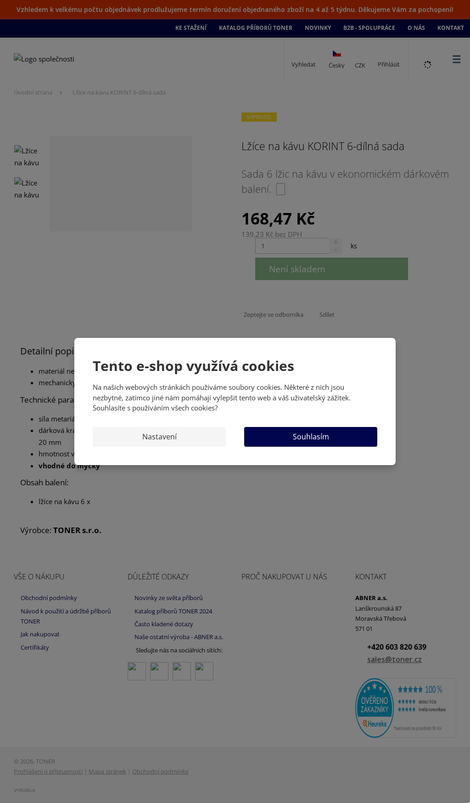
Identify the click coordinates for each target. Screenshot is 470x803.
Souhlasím (311, 437)
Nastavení (159, 437)
